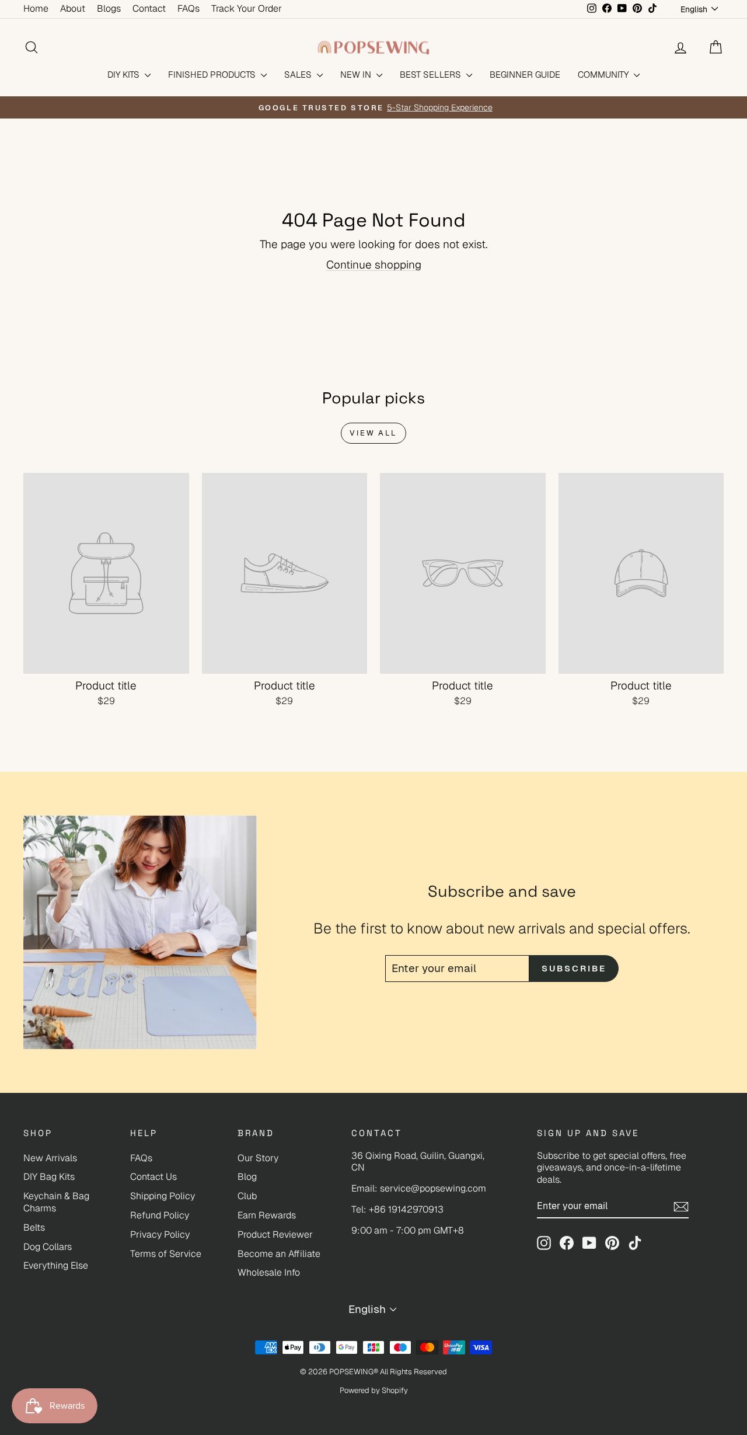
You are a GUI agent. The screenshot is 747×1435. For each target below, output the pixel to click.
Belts (34, 1227)
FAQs (188, 8)
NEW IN (357, 74)
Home (35, 8)
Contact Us (153, 1177)
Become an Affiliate (279, 1254)
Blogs (109, 8)
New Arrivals (50, 1158)
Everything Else (55, 1265)
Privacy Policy (160, 1234)
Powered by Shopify (374, 1390)
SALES (299, 74)
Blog (247, 1177)
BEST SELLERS (431, 74)
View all (373, 433)
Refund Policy (159, 1215)
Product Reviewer (275, 1234)
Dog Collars (47, 1247)
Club (247, 1196)
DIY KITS (124, 74)
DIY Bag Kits (49, 1177)
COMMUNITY (604, 74)
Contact (149, 8)
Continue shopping (373, 264)
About (72, 8)
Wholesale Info (269, 1272)
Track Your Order (246, 8)
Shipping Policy (162, 1196)
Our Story (258, 1158)
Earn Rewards (267, 1215)
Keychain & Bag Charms (56, 1202)
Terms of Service (165, 1254)
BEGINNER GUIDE (525, 74)
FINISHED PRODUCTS (213, 74)
